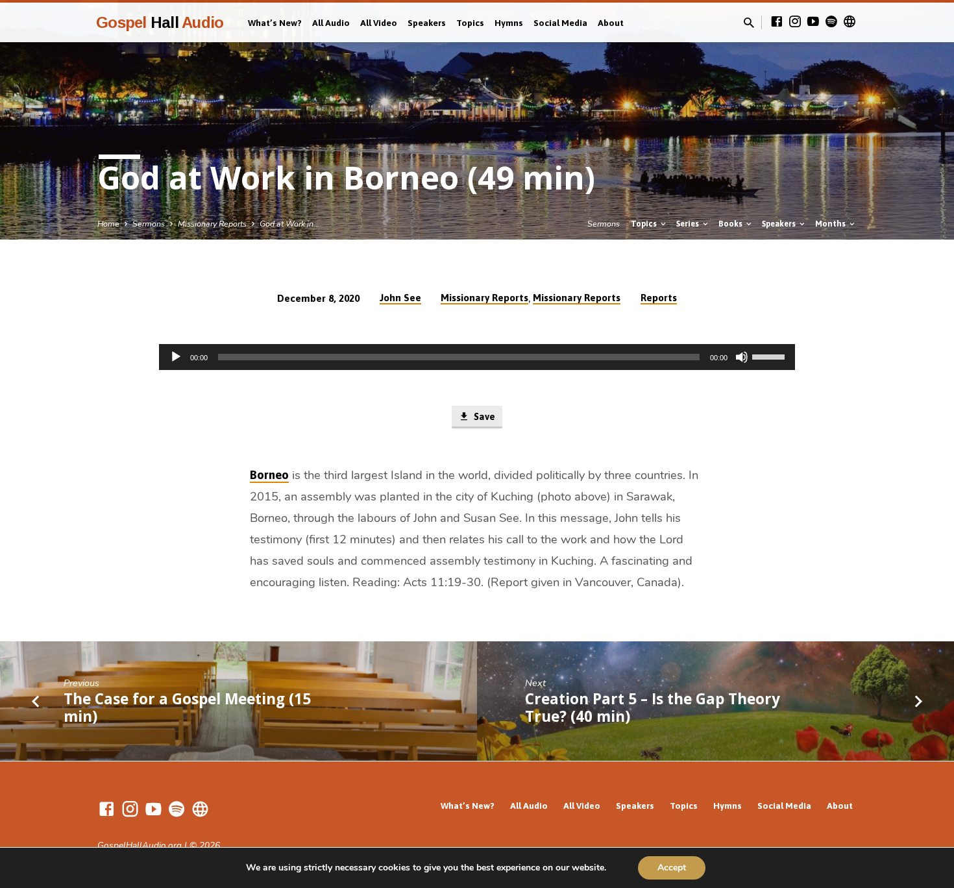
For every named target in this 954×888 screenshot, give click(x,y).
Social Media (560, 23)
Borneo (269, 475)
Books (731, 223)
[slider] (770, 355)
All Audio (331, 23)
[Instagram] (795, 22)
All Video (378, 23)
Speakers (427, 23)
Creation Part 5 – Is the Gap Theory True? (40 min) (652, 707)
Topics (470, 23)
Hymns (509, 23)
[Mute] (741, 357)
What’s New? (275, 23)
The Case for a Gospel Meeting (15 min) (187, 707)
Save (483, 416)
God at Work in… (289, 223)
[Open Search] (749, 23)
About (611, 23)
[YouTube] (813, 22)
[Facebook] (777, 22)
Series (688, 223)
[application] (477, 357)
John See (400, 297)
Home (108, 223)
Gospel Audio (159, 22)
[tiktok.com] (849, 22)
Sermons (148, 223)
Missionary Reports (212, 223)
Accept (671, 867)
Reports (659, 297)
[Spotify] (831, 22)
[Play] (175, 357)
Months (831, 223)
